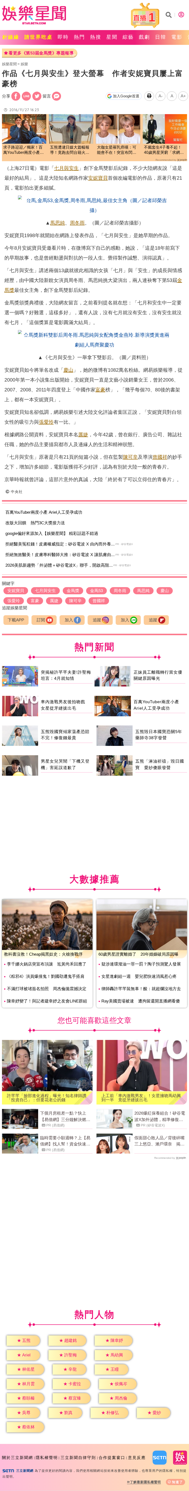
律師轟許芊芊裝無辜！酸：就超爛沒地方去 (141, 988)
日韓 (160, 37)
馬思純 (57, 223)
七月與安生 (66, 168)
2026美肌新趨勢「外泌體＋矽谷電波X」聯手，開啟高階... (59, 565)
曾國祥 (160, 457)
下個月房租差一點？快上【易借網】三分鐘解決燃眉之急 (65, 1117)
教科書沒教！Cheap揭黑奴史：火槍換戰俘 (43, 954)
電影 (177, 37)
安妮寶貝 (98, 178)
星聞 (112, 37)
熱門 (79, 37)
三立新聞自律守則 (78, 1458)
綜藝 (128, 37)
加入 (69, 620)
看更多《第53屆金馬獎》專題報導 (41, 53)
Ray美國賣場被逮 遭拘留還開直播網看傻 (140, 1001)
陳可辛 (130, 457)
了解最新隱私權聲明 (145, 1482)
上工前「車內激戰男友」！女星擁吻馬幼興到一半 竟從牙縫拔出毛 (141, 1098)
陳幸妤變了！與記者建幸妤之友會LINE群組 (47, 1001)
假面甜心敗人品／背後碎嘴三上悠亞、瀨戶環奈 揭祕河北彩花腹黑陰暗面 (159, 1141)
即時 (63, 37)
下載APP (16, 620)
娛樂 (24, 64)
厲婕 (83, 434)
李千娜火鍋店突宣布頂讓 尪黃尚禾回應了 (46, 964)
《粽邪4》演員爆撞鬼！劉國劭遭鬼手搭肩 (45, 976)
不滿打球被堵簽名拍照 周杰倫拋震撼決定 (46, 988)
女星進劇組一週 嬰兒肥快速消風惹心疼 (139, 976)
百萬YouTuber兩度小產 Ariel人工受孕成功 (43, 512)
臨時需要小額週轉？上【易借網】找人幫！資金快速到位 (65, 1141)
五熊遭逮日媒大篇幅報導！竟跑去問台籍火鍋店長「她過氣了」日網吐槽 (69, 150)
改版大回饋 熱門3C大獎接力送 (35, 523)
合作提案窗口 (112, 1458)
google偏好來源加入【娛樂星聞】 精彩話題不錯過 (51, 533)
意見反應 (137, 1458)
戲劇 (144, 37)
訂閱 (41, 620)
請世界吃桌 (38, 37)
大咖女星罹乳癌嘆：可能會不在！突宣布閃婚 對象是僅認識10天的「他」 (118, 150)
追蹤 (97, 620)
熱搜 (95, 37)
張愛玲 (46, 422)
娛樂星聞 (9, 64)
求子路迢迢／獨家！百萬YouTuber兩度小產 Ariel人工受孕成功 (23, 150)
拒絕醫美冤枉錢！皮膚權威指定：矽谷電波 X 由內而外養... (60, 544)
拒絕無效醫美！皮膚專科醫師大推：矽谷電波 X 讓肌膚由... (60, 554)
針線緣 (10, 37)
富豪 (100, 389)
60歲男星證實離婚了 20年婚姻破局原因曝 (138, 954)
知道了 (177, 1482)
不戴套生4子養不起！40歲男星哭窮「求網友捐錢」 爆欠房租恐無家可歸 (164, 150)
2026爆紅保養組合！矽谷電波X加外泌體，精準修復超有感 (159, 1117)
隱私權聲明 (47, 1458)
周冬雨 (77, 223)
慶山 (68, 370)
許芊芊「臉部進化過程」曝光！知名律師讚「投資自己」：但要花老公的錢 (46, 1098)
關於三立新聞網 (17, 1458)
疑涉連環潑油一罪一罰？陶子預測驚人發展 (141, 964)
